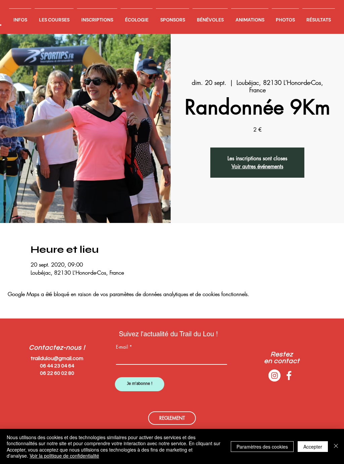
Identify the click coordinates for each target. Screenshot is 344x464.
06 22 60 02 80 (57, 373)
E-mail (122, 347)
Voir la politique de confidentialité (64, 455)
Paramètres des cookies (262, 446)
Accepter (312, 446)
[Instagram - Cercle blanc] (274, 375)
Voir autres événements (257, 166)
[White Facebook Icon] (289, 375)
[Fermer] (336, 446)
